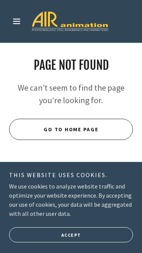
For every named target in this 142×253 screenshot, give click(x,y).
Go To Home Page (71, 129)
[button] (18, 21)
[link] (70, 21)
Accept (71, 235)
